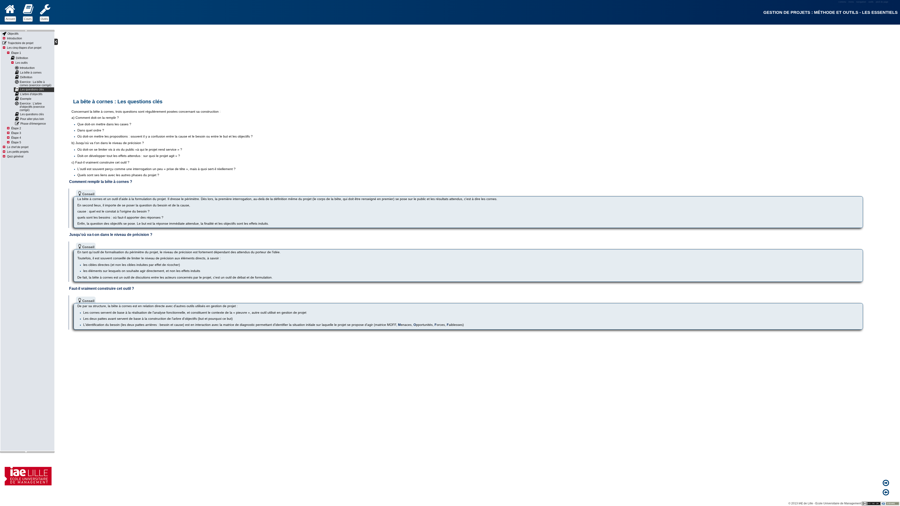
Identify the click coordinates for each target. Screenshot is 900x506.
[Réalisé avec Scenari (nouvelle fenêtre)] (890, 503)
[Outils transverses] (45, 9)
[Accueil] (10, 9)
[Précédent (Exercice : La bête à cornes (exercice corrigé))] (887, 493)
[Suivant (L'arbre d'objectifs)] (887, 483)
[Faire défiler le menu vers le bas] (27, 452)
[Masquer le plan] (56, 42)
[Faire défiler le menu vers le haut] (27, 31)
